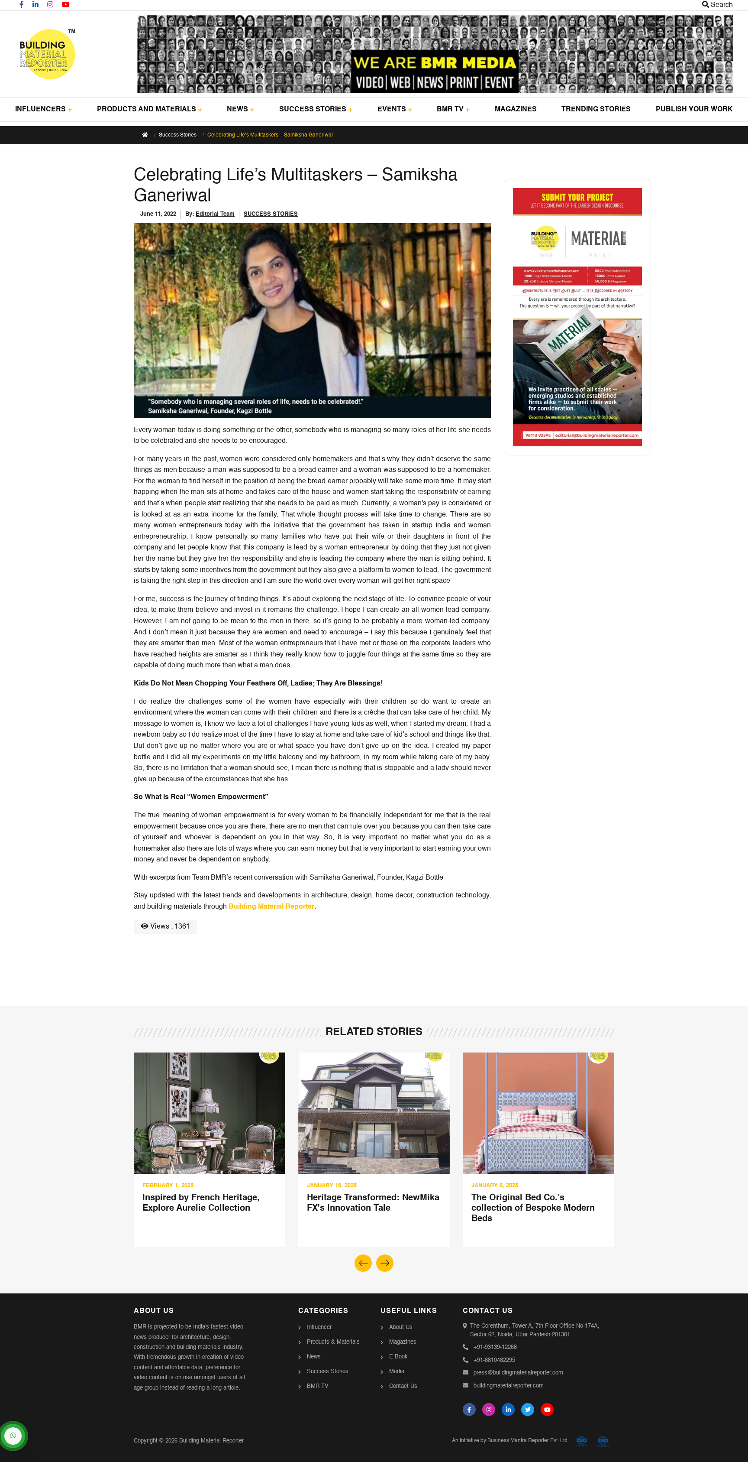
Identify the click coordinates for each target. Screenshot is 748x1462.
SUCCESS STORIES (312, 109)
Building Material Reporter (271, 906)
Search (721, 5)
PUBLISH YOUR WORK (694, 109)
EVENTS (391, 109)
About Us (401, 1327)
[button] (384, 1263)
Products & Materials (333, 1342)
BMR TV (450, 109)
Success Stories (178, 135)
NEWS (237, 109)
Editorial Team (215, 214)
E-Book (398, 1357)
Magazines (402, 1342)
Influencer (319, 1327)
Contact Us (403, 1386)
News (314, 1357)
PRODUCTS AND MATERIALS (146, 109)
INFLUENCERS (40, 109)
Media (396, 1371)
